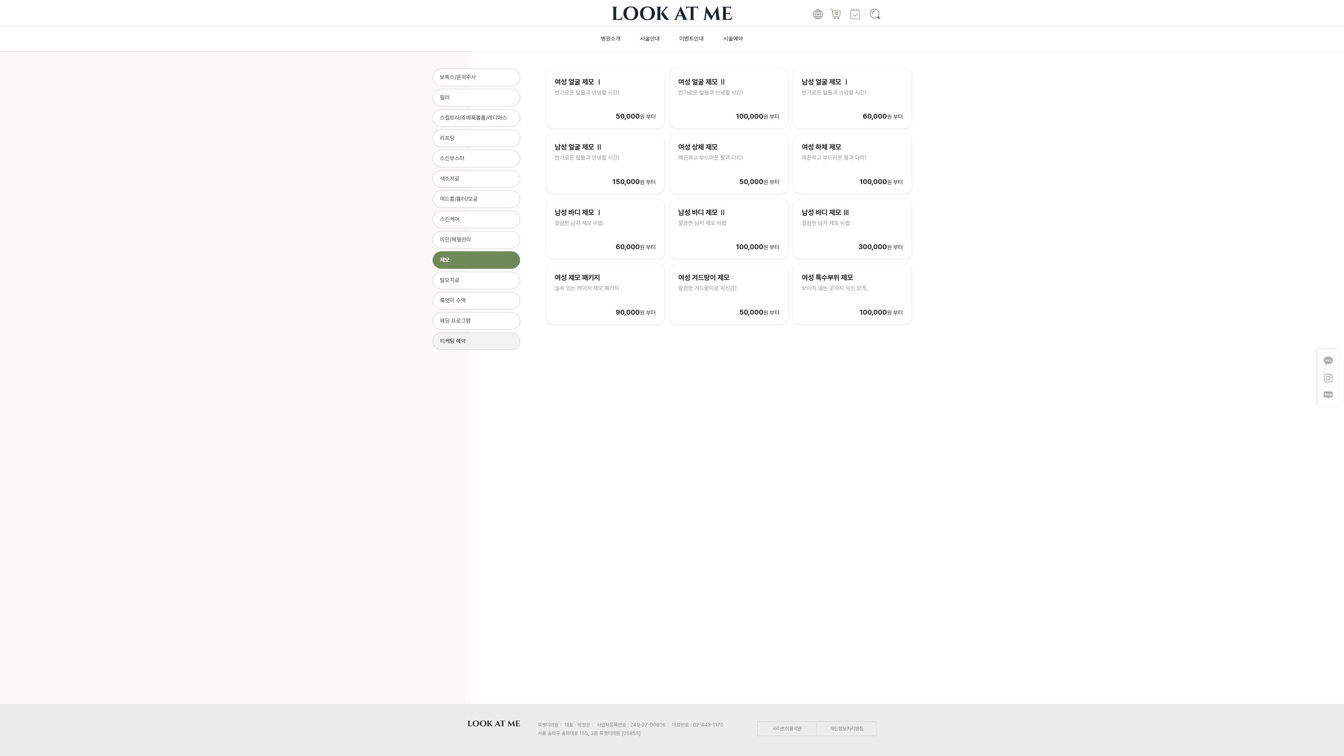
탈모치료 (450, 280)
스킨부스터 (452, 158)
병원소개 (611, 38)
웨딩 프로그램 (455, 320)
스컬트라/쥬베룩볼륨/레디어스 (473, 117)
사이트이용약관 (787, 729)
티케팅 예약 (453, 341)
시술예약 (733, 38)
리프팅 (447, 138)
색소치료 (450, 178)
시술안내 (650, 38)
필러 (445, 97)
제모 (445, 260)
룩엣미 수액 (453, 300)
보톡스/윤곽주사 (458, 77)
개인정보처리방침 (846, 729)
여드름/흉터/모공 (459, 199)
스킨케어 (450, 219)
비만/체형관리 (455, 239)
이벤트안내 (691, 38)
